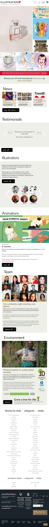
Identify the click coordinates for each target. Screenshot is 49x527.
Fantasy (14, 457)
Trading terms (18, 522)
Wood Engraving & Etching (35, 471)
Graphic (14, 469)
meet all (7, 181)
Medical (35, 432)
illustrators (37, 78)
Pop (35, 452)
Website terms (13, 522)
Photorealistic (35, 448)
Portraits (35, 453)
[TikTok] (40, 496)
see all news (10, 110)
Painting (35, 440)
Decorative (14, 448)
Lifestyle (35, 423)
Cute (13, 446)
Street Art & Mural (35, 463)
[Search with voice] (43, 73)
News (7, 89)
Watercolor (35, 469)
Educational (14, 453)
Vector (35, 467)
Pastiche (35, 444)
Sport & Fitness (35, 459)
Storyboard (35, 461)
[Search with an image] (45, 73)
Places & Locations (35, 450)
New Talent (35, 436)
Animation (13, 419)
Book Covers (13, 428)
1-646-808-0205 (6, 508)
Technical (35, 465)
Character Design (13, 434)
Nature (35, 434)
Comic (13, 442)
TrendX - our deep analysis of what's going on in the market (40, 101)
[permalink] (15, 106)
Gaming (14, 465)
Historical (13, 471)
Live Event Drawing (35, 427)
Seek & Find (35, 457)
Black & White (13, 427)
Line (35, 425)
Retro (35, 455)
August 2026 (38, 511)
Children (14, 436)
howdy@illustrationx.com (9, 506)
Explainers (13, 486)
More (32, 394)
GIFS (14, 484)
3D (35, 486)
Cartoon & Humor (13, 432)
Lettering (35, 421)
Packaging (35, 438)
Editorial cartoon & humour (14, 452)
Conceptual (14, 444)
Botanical (13, 430)
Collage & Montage (14, 438)
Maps (35, 430)
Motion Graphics (35, 482)
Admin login (34, 522)
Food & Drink (13, 463)
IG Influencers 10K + (35, 415)
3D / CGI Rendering (14, 415)
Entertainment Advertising (14, 455)
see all (6, 150)
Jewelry (35, 419)
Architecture (14, 423)
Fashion (14, 459)
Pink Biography (7, 102)
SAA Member (29, 522)
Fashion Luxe (13, 461)
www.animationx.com (8, 261)
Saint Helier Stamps (23, 102)
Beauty (14, 425)
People (35, 446)
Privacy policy (24, 522)
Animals (14, 417)
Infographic (35, 417)
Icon (14, 473)
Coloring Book (13, 440)
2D (35, 484)
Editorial (14, 450)
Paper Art (35, 442)
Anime (13, 421)
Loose (35, 428)
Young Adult (35, 473)
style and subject (24, 81)
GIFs (14, 467)
